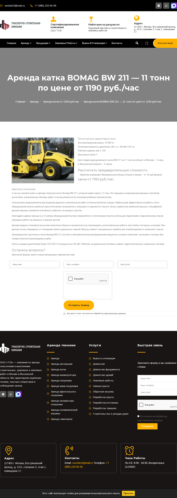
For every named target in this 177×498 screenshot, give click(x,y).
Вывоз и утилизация (93, 43)
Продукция (42, 43)
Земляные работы (65, 43)
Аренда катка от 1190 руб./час (61, 101)
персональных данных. (115, 313)
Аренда (25, 43)
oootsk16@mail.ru (82, 463)
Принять (128, 493)
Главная (11, 43)
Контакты (117, 43)
